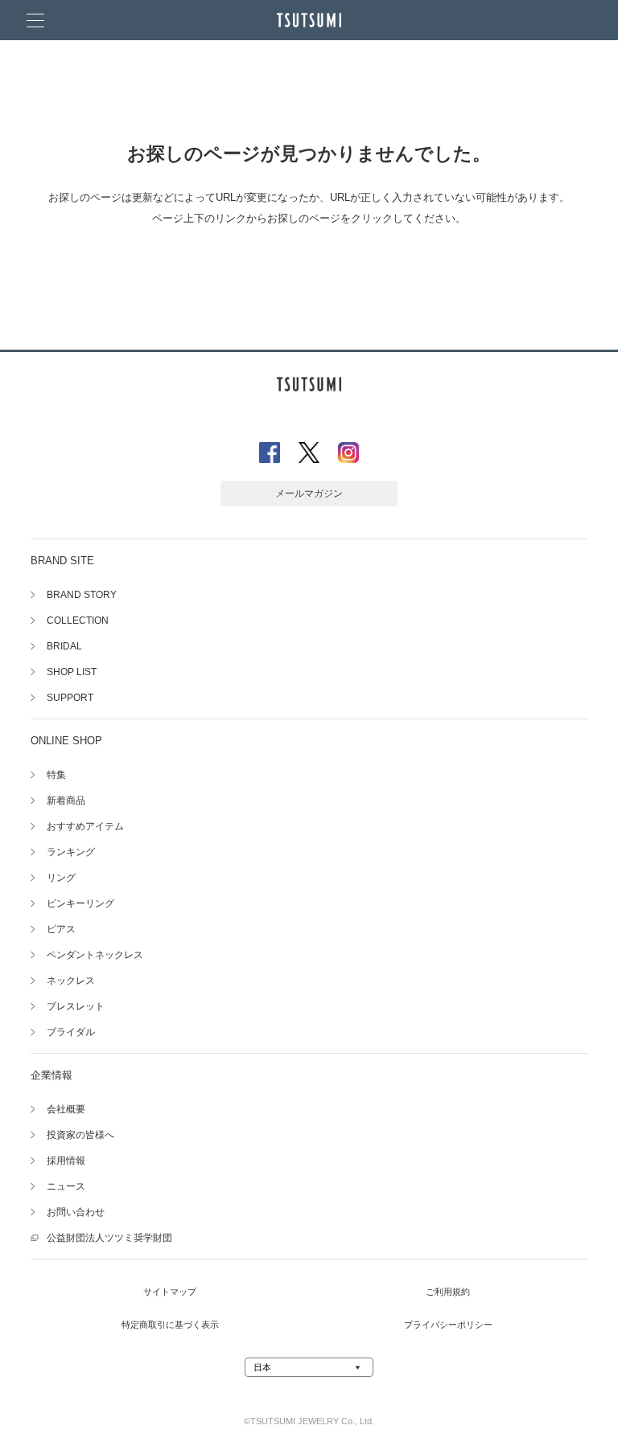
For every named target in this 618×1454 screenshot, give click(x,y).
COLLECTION (78, 620)
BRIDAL (64, 646)
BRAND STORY (82, 594)
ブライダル (71, 1032)
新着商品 (66, 800)
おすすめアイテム (85, 826)
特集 (56, 774)
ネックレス (71, 980)
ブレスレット (76, 1006)
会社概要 (66, 1109)
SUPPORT (70, 697)
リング (61, 877)
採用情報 (66, 1160)
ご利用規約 (448, 1291)
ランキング (71, 852)
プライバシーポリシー (448, 1324)
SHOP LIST (72, 672)
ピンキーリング (80, 903)
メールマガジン (309, 493)
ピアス (61, 929)
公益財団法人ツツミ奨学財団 (109, 1237)
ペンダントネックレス (95, 954)
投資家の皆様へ (80, 1135)
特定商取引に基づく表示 (170, 1324)
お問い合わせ (76, 1212)
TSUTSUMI (309, 20)
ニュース (66, 1186)
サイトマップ (169, 1291)
